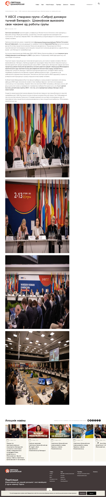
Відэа (51, 477)
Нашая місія (63, 479)
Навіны (37, 4)
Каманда (62, 475)
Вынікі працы (52, 481)
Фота (51, 475)
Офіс (42, 4)
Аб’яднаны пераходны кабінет (83, 473)
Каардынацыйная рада (82, 475)
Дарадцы (63, 477)
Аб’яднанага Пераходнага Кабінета (45, 42)
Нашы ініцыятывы (64, 481)
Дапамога (65, 4)
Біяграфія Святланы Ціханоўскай (67, 473)
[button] (98, 443)
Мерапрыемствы (53, 479)
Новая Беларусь (50, 4)
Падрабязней (82, 493)
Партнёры (58, 4)
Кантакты (72, 4)
